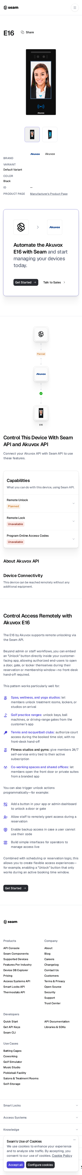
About (48, 948)
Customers (51, 976)
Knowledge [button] (11, 1130)
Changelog (51, 964)
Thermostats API (14, 992)
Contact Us (51, 970)
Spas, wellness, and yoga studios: (36, 697)
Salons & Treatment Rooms (20, 1078)
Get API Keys (11, 1027)
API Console (11, 948)
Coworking (10, 1056)
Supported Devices (15, 959)
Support (49, 998)
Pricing (7, 976)
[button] (41, 503)
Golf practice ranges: (26, 715)
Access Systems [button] (15, 1117)
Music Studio (11, 1067)
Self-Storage (11, 1084)
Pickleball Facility (14, 1073)
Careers (49, 959)
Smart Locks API (14, 987)
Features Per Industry (17, 964)
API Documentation (57, 1021)
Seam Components (16, 953)
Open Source (52, 987)
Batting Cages (12, 1051)
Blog (47, 953)
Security (49, 992)
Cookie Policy (62, 1156)
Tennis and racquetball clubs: (33, 732)
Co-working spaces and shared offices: (40, 767)
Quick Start (10, 1021)
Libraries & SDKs (55, 1027)
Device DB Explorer (15, 970)
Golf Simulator (12, 1062)
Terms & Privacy (54, 981)
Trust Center (52, 1003)
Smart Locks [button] (12, 1105)
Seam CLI (9, 1032)
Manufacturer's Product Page (48, 194)
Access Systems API (16, 981)
